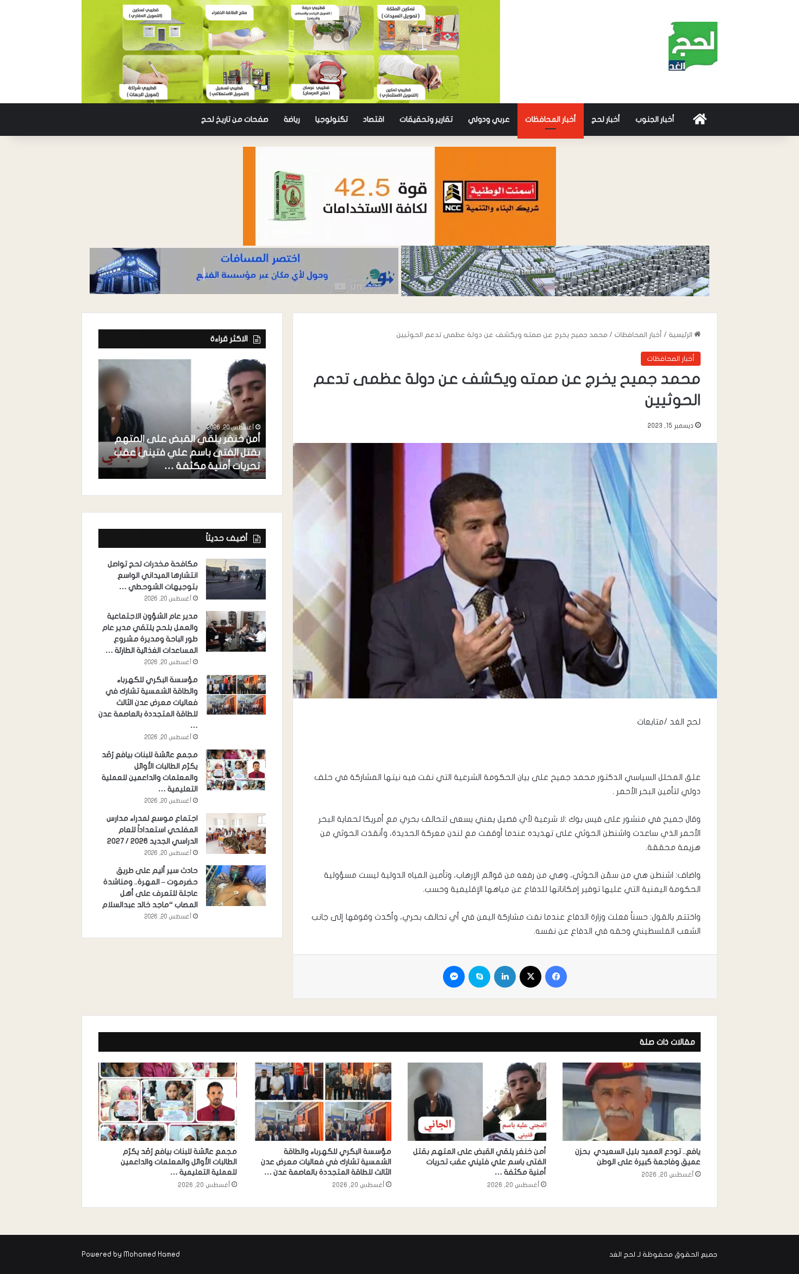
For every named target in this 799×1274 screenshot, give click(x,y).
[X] (530, 977)
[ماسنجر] (454, 977)
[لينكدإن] (505, 977)
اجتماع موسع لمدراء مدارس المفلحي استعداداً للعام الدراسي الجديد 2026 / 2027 (151, 829)
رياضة (292, 119)
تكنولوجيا (331, 119)
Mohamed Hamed (151, 1254)
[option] (182, 419)
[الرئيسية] (699, 119)
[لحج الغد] (693, 46)
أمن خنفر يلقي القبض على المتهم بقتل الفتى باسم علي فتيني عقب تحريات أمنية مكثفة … (187, 452)
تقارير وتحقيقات (426, 119)
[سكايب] (479, 977)
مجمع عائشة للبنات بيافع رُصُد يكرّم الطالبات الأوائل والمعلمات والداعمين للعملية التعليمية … (179, 1161)
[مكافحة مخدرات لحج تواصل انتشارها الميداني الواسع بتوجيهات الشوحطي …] (236, 579)
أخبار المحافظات (550, 119)
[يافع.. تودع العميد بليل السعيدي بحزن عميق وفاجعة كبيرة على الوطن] (632, 1102)
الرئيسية (681, 335)
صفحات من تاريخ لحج (235, 119)
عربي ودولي (489, 119)
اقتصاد (373, 119)
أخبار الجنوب (655, 119)
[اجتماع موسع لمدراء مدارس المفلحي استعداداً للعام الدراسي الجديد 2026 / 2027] (236, 833)
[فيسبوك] (556, 977)
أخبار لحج (605, 119)
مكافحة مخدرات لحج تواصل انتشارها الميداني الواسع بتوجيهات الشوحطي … (153, 575)
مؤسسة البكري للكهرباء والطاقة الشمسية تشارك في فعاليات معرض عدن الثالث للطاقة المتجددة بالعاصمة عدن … (148, 702)
